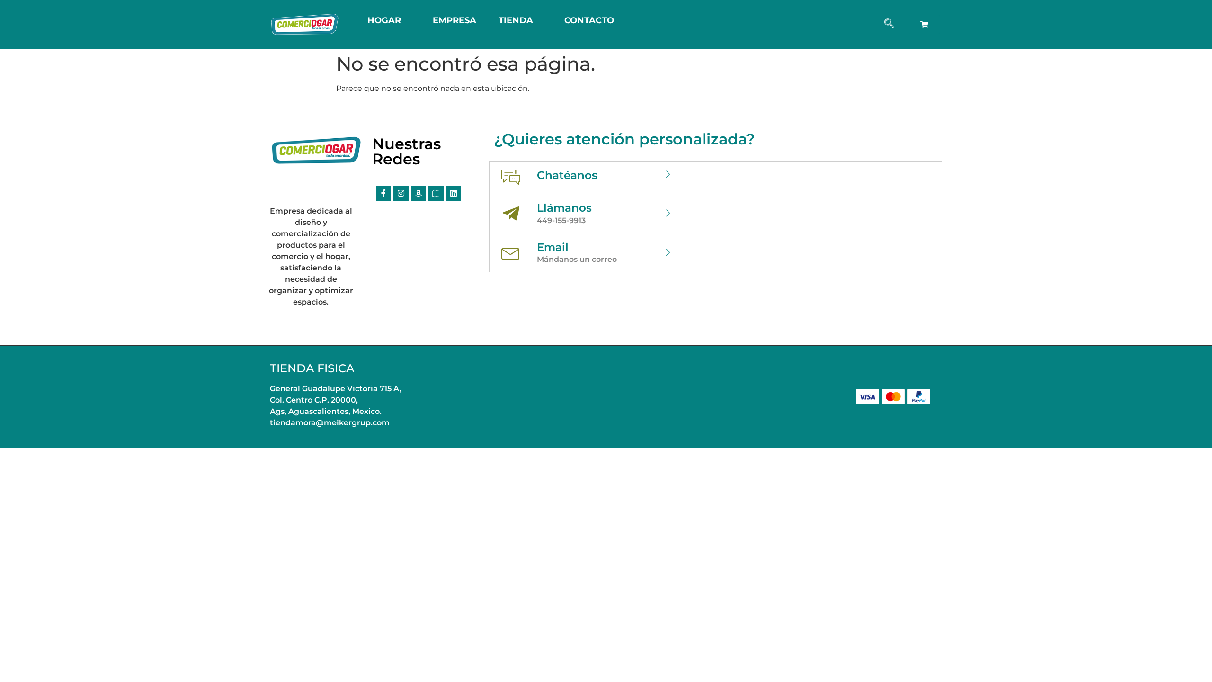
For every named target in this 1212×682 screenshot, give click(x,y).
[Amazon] (418, 193)
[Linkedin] (453, 193)
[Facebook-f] (383, 193)
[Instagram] (401, 193)
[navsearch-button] (889, 24)
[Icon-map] (436, 193)
